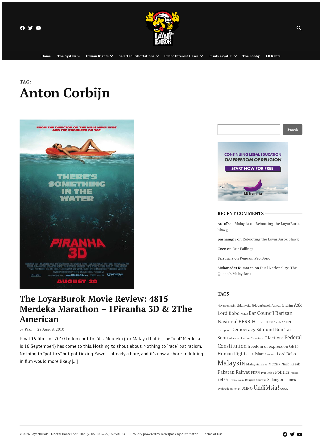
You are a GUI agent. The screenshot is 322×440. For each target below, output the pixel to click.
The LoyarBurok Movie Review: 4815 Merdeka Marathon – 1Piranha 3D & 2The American (106, 308)
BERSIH (247, 321)
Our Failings (242, 248)
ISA (251, 354)
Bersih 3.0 (279, 322)
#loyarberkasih (226, 305)
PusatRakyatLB (220, 56)
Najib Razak (290, 364)
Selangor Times (281, 379)
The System (66, 56)
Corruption (224, 330)
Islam (259, 353)
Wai (28, 329)
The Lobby (251, 56)
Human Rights (97, 56)
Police (270, 372)
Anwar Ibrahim (282, 305)
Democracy (243, 329)
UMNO (247, 388)
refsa (223, 379)
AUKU (244, 314)
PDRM (255, 372)
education (234, 338)
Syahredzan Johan (229, 388)
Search (292, 130)
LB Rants (273, 56)
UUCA (284, 388)
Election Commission (252, 338)
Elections (274, 337)
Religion (250, 380)
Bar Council (261, 313)
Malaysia (231, 362)
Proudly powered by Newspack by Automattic (164, 434)
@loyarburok (261, 305)
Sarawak (261, 380)
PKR (263, 372)
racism (294, 372)
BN (288, 322)
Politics (282, 372)
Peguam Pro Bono (255, 258)
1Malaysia (243, 305)
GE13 (293, 346)
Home (46, 56)
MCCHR (274, 364)
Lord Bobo (286, 353)
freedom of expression (268, 346)
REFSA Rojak (236, 380)
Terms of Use (213, 434)
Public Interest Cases (181, 56)
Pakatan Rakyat (234, 372)
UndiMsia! (266, 387)
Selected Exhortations (136, 56)
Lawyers (270, 354)
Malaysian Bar (257, 364)
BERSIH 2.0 (264, 322)
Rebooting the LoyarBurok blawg (271, 239)
